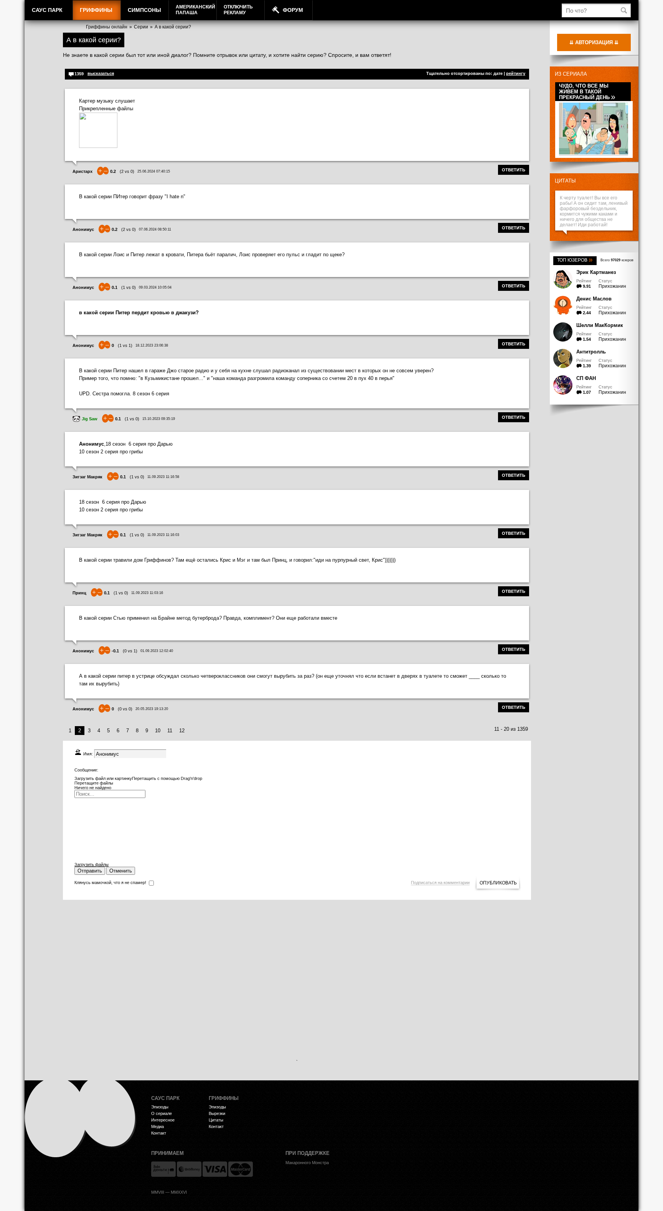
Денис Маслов (594, 299)
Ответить (513, 170)
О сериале (161, 1113)
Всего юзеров (616, 260)
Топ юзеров (575, 260)
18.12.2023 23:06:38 (151, 345)
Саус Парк (47, 10)
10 (157, 730)
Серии (141, 27)
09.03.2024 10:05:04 (155, 287)
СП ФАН (586, 378)
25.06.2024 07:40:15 (153, 171)
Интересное (163, 1120)
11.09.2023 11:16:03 (163, 535)
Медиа (157, 1126)
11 (169, 730)
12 (182, 730)
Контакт (158, 1133)
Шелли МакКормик (599, 325)
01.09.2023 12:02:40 (156, 651)
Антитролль (591, 352)
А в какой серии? (173, 27)
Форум (293, 10)
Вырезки (217, 1113)
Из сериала (571, 74)
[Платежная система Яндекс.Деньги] (163, 1169)
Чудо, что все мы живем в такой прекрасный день (587, 91)
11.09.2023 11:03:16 (147, 593)
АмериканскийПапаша (195, 9)
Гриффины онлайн (106, 27)
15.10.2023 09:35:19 (158, 419)
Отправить (90, 871)
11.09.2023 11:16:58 (163, 477)
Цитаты (565, 181)
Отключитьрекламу (238, 9)
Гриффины (96, 10)
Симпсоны (144, 10)
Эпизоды (159, 1107)
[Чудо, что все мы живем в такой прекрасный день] (593, 153)
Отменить (120, 871)
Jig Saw (89, 418)
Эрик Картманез (596, 272)
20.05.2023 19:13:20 (151, 709)
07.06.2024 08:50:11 (155, 229)
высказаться (100, 73)
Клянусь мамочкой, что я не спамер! (110, 882)
